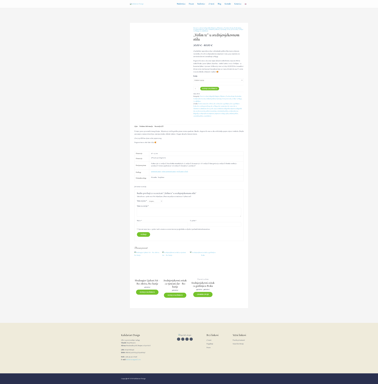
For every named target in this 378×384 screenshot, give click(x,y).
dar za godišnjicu (225, 104)
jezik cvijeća (213, 109)
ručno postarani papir (169, 172)
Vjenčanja (223, 29)
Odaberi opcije (203, 294)
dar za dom (217, 104)
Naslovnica (181, 4)
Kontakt (228, 4)
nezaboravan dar (200, 111)
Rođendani (237, 28)
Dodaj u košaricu (209, 89)
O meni (211, 4)
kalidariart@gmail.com (133, 360)
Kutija (195, 76)
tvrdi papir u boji (182, 172)
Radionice (201, 4)
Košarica (237, 4)
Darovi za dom (198, 28)
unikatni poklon (233, 113)
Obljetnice (220, 28)
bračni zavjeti (202, 104)
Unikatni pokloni (214, 29)
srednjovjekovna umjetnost (206, 113)
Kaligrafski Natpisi (210, 28)
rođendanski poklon (222, 111)
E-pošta (193, 221)
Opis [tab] (136, 126)
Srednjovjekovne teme (200, 29)
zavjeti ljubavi (207, 116)
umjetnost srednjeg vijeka (222, 113)
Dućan (191, 4)
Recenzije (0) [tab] (159, 126)
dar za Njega (214, 106)
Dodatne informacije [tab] (146, 126)
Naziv (139, 221)
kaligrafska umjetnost (230, 109)
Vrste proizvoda (232, 29)
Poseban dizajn (228, 28)
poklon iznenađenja (211, 111)
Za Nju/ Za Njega (237, 99)
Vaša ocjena (142, 201)
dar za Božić (209, 104)
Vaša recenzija (143, 206)
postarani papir (156, 172)
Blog (219, 4)
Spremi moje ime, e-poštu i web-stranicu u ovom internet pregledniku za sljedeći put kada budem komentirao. (174, 229)
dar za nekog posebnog (203, 106)
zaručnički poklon (198, 116)
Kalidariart (221, 109)
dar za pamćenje (222, 106)
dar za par (230, 106)
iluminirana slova (205, 109)
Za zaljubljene (204, 31)
